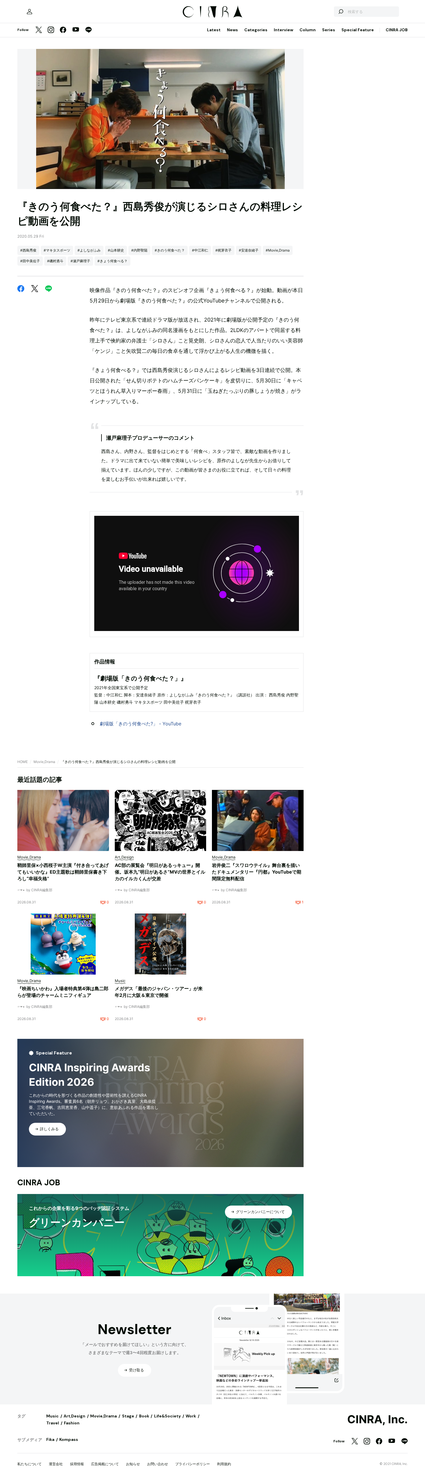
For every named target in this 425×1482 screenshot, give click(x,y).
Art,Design (74, 1416)
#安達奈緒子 (248, 250)
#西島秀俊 (28, 250)
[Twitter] (39, 30)
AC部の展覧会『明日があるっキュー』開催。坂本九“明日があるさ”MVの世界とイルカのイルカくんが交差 (160, 871)
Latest (214, 29)
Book (144, 1416)
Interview (283, 29)
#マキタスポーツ (57, 250)
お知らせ (133, 1464)
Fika (50, 1439)
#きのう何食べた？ (170, 250)
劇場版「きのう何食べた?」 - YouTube (140, 724)
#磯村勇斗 (55, 261)
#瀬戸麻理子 (80, 261)
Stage (128, 1416)
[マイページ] (29, 11)
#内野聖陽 (139, 250)
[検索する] (340, 11)
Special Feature (357, 29)
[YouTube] (76, 30)
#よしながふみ (89, 250)
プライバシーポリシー (192, 1464)
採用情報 (77, 1464)
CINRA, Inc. (377, 1419)
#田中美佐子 (30, 261)
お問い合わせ (157, 1464)
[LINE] (88, 30)
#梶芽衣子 (223, 250)
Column (308, 29)
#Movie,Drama (278, 250)
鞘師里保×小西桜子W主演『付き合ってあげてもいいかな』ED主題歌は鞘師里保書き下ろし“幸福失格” (63, 871)
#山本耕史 (116, 250)
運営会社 (56, 1464)
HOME (22, 762)
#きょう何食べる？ (112, 261)
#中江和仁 (200, 250)
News (232, 29)
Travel (52, 1423)
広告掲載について (105, 1464)
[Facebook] (63, 30)
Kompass (68, 1439)
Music (52, 1416)
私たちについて (29, 1464)
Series (328, 29)
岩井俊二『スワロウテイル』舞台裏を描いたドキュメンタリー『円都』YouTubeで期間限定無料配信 (256, 871)
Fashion (72, 1423)
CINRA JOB (397, 29)
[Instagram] (51, 30)
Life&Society (167, 1416)
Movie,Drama (44, 762)
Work (191, 1416)
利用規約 (224, 1464)
